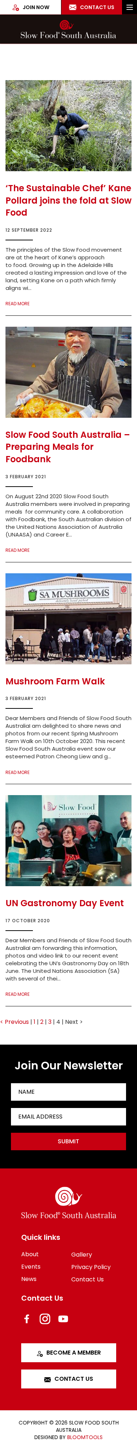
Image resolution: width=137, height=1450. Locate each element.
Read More (17, 304)
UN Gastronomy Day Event (64, 903)
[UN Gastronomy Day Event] (68, 840)
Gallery (81, 1254)
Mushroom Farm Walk (55, 681)
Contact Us (97, 7)
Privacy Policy (91, 1267)
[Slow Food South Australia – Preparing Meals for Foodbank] (68, 372)
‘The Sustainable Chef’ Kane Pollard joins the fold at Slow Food (68, 200)
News (29, 1279)
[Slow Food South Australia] (68, 29)
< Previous (15, 1022)
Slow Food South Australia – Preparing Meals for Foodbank (67, 447)
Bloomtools (85, 1437)
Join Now (36, 7)
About (30, 1254)
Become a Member (73, 1352)
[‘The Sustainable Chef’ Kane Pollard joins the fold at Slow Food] (68, 125)
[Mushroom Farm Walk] (68, 618)
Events (31, 1266)
